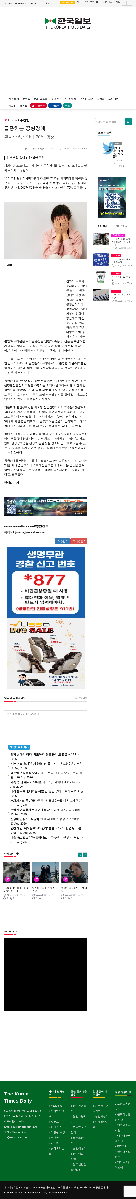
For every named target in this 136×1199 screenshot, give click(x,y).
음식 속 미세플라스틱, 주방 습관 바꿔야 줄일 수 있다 (121, 242)
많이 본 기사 (122, 226)
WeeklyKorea (118, 235)
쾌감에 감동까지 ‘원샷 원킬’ (74, 889)
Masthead (56, 1105)
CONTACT (34, 3)
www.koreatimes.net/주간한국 (26, 526)
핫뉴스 (26, 98)
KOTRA (121, 1146)
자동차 (101, 98)
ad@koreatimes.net (16, 1137)
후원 (67, 105)
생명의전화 (101, 1116)
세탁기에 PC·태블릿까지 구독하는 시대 (16, 889)
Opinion (117, 143)
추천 (63, 541)
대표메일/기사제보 (14, 1121)
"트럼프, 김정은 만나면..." (91, 3)
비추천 (80, 541)
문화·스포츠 (41, 98)
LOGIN (8, 3)
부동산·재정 (87, 98)
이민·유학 (70, 98)
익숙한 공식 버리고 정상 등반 (44, 889)
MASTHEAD (20, 3)
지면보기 (14, 98)
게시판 (12, 105)
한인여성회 (79, 1148)
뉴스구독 (40, 105)
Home (12, 120)
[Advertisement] (68, 65)
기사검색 (55, 105)
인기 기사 (102, 226)
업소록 (24, 105)
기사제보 (45, 3)
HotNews (116, 255)
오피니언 (113, 98)
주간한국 (56, 98)
